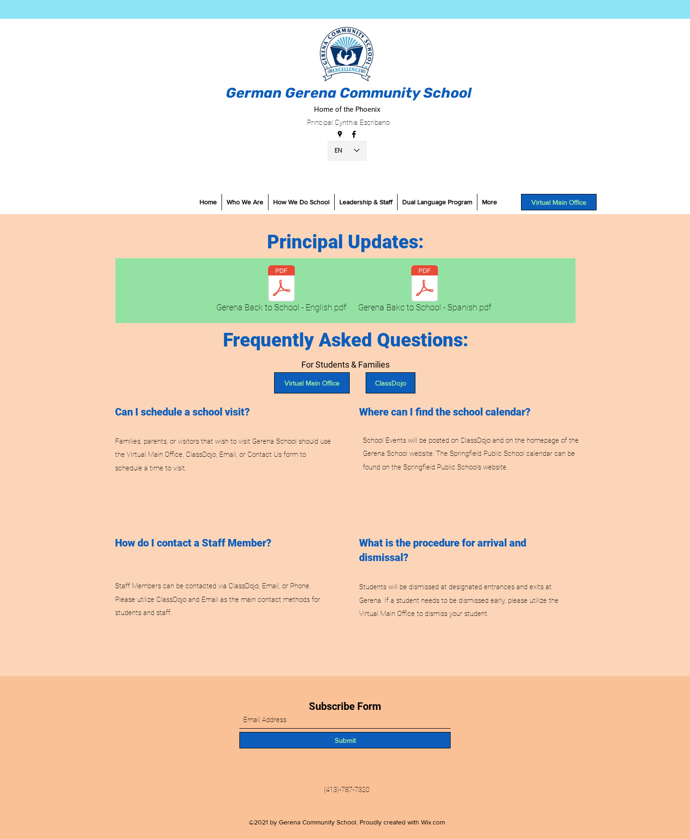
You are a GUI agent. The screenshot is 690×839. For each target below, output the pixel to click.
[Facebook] (354, 134)
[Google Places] (340, 134)
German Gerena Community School (349, 93)
